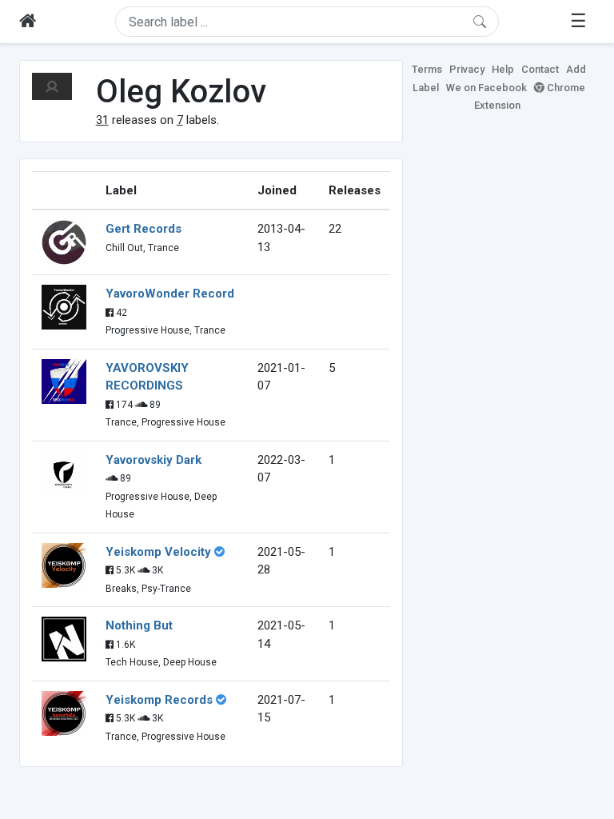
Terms (427, 69)
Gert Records (143, 229)
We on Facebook (486, 88)
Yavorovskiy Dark (153, 460)
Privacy (466, 69)
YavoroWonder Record (170, 293)
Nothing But (139, 625)
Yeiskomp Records (159, 700)
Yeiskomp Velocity (158, 552)
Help (503, 69)
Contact (540, 69)
